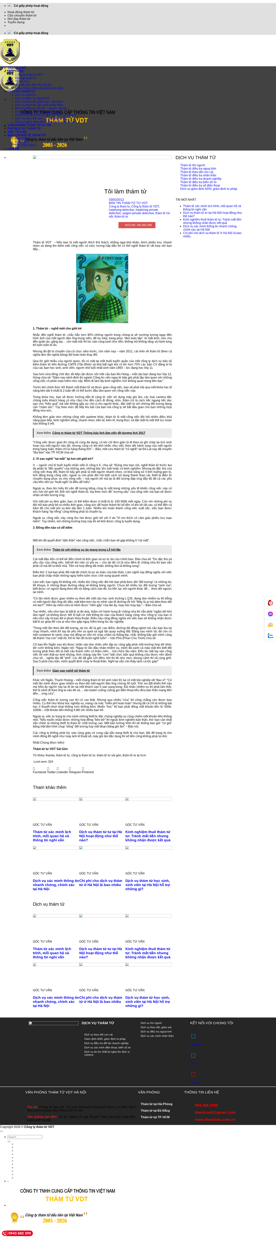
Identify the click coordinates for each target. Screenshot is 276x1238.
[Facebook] (193, 1036)
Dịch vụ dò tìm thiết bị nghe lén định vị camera (45, 115)
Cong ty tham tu (119, 206)
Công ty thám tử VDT (29, 74)
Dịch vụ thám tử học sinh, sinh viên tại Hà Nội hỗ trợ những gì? (147, 885)
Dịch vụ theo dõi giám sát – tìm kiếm (39, 101)
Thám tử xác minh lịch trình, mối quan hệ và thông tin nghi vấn (52, 836)
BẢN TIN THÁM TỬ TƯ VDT (128, 203)
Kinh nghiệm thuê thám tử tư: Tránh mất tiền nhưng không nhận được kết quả (147, 836)
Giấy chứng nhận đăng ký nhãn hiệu (39, 88)
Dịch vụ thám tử (25, 94)
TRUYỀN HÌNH (25, 145)
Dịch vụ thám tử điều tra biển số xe (38, 111)
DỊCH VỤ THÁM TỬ (21, 91)
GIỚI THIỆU (16, 71)
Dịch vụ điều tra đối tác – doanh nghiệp (41, 108)
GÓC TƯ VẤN (17, 131)
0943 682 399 (19, 1233)
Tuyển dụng (16, 22)
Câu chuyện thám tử (22, 15)
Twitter (194, 1063)
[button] (39, 770)
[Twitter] (193, 1055)
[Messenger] (270, 614)
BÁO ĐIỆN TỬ (25, 138)
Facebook (196, 1044)
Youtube (195, 1082)
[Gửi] (9, 1141)
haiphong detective (121, 209)
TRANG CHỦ (17, 67)
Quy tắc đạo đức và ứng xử (33, 84)
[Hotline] (270, 603)
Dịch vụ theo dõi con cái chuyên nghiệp (41, 118)
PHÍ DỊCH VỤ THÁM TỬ (24, 128)
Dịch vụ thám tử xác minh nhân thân (39, 105)
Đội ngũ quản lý (25, 78)
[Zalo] (270, 635)
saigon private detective (138, 213)
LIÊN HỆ (14, 148)
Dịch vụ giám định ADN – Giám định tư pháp (44, 121)
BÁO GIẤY (22, 142)
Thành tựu (22, 81)
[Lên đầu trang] (1, 1131)
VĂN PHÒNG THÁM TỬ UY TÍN (29, 125)
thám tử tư (121, 216)
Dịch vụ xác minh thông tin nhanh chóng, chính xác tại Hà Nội (56, 885)
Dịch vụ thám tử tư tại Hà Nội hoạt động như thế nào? (100, 836)
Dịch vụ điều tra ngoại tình (32, 98)
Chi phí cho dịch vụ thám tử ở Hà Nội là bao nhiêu (100, 883)
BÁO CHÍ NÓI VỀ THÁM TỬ (27, 135)
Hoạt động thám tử (21, 12)
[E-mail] (270, 624)
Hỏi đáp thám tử (19, 18)
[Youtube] (193, 1074)
